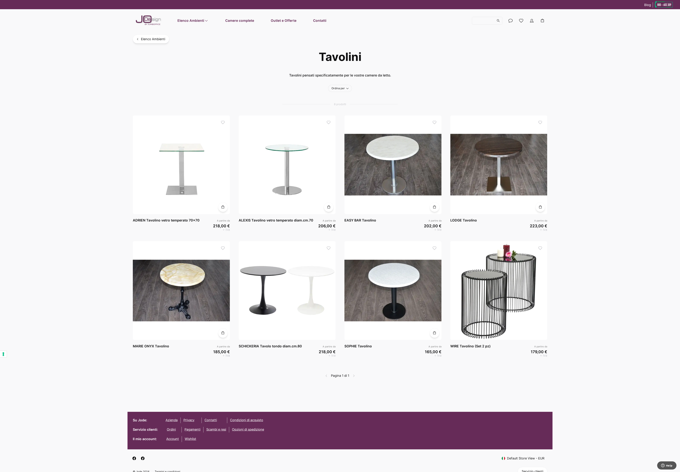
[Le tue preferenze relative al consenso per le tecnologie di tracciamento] (3, 354)
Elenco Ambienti (190, 21)
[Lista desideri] (521, 20)
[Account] (510, 20)
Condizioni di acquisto (246, 420)
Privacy (188, 420)
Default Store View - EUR (526, 458)
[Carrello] (542, 20)
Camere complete (239, 21)
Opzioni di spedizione (248, 429)
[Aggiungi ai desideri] (223, 122)
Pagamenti (192, 429)
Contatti (319, 21)
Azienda (172, 420)
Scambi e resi (216, 429)
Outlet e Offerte (283, 21)
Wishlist (190, 439)
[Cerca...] (487, 21)
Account (172, 439)
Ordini (171, 429)
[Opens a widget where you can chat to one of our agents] (666, 465)
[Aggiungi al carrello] (223, 207)
